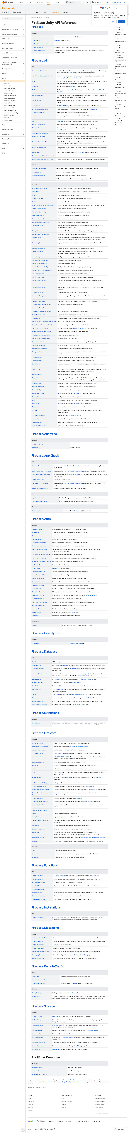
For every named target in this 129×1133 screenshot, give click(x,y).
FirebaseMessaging (38, 945)
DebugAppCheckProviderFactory (42, 471)
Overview (5, 12)
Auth (76, 546)
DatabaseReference (38, 674)
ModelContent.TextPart (39, 345)
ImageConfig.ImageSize (39, 263)
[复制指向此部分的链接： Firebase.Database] (60, 652)
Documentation (9, 8)
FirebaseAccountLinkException (41, 561)
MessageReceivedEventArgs (40, 951)
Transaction (35, 832)
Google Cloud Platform (82, 1121)
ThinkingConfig (36, 397)
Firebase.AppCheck (45, 455)
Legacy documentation (102, 1114)
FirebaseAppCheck (38, 480)
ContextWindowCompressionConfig (43, 205)
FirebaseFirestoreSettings (39, 783)
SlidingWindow (36, 383)
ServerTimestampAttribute (40, 820)
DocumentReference (38, 757)
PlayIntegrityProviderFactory (40, 483)
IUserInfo (34, 625)
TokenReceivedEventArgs (39, 958)
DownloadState (37, 1016)
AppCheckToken (88, 498)
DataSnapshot (36, 679)
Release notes (99, 1108)
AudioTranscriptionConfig (40, 188)
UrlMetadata (36, 419)
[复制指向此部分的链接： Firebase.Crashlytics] (62, 633)
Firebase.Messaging (45, 928)
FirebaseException (37, 47)
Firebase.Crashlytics (45, 633)
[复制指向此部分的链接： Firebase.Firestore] (59, 733)
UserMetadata (36, 612)
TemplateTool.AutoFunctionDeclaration (44, 156)
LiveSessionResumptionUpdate (41, 304)
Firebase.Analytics (44, 434)
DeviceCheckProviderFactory (41, 474)
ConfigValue (36, 996)
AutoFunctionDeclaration (39, 71)
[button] (11, 29)
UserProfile (35, 615)
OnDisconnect (36, 689)
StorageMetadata (37, 1037)
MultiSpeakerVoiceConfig (39, 348)
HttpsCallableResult (38, 889)
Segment (35, 378)
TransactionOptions (38, 838)
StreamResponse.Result (39, 899)
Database (77, 668)
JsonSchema (36, 106)
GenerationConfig (37, 225)
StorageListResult (37, 1034)
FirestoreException (37, 798)
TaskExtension (36, 723)
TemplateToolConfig (38, 393)
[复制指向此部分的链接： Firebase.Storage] (57, 1006)
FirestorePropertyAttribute (40, 801)
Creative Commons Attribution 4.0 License (82, 1080)
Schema (34, 121)
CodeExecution (36, 202)
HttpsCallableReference (39, 886)
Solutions (40, 2)
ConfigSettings (36, 993)
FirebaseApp (36, 40)
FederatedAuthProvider (39, 546)
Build (21, 2)
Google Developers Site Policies (71, 1082)
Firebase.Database (44, 651)
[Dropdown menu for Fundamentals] (23, 12)
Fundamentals (16, 12)
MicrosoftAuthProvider (39, 585)
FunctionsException (38, 879)
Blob (33, 850)
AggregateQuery (37, 743)
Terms (29, 1129)
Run (30, 2)
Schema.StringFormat (39, 124)
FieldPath (35, 765)
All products (96, 1121)
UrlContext (35, 410)
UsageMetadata (37, 422)
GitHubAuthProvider (38, 578)
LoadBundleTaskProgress (39, 810)
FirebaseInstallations (38, 918)
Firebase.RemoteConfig (47, 966)
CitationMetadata (37, 198)
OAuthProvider (36, 588)
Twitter (63, 1105)
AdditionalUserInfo (37, 529)
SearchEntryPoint (37, 374)
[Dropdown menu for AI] (30, 12)
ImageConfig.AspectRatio (40, 260)
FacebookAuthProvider (39, 542)
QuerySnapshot (37, 817)
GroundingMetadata (38, 248)
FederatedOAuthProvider (40, 549)
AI (27, 12)
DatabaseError (36, 665)
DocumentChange (37, 753)
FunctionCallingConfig (39, 212)
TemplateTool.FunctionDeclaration (42, 159)
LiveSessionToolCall (38, 308)
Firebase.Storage (43, 1006)
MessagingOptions (37, 955)
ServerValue (35, 698)
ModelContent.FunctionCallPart (41, 331)
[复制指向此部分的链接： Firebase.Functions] (60, 866)
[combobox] (74, 2)
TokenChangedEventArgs (40, 488)
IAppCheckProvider (38, 498)
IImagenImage (36, 172)
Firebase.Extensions (45, 713)
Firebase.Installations (46, 907)
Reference (56, 12)
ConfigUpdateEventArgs (39, 980)
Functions (96, 876)
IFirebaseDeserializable (39, 168)
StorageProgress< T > (38, 1042)
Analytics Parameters (38, 1071)
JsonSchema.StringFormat (40, 109)
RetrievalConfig (36, 360)
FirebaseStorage (37, 1020)
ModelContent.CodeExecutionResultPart (44, 321)
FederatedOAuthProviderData (41, 554)
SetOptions (35, 825)
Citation (34, 195)
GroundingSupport (38, 251)
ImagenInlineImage (38, 277)
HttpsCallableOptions (38, 882)
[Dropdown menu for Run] (33, 2)
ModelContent (36, 318)
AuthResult (35, 532)
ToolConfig (35, 403)
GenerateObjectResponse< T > (41, 222)
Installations (55, 918)
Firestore (74, 750)
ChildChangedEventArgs (39, 662)
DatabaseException (38, 668)
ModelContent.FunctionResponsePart (43, 335)
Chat (71, 72)
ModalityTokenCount (38, 315)
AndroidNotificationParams (40, 938)
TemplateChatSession (38, 136)
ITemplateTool (82, 152)
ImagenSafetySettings (39, 280)
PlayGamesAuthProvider (39, 602)
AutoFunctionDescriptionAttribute (42, 76)
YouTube (63, 1108)
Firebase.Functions (44, 865)
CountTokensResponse (39, 208)
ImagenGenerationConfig (40, 267)
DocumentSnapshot (38, 762)
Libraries (30, 1108)
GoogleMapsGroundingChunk (41, 234)
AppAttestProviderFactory (40, 466)
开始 (121, 22)
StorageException (37, 1030)
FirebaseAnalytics (37, 444)
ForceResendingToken (38, 571)
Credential (35, 536)
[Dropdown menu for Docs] (52, 2)
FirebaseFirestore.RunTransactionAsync (93, 838)
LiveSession (35, 116)
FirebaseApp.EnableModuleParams (42, 44)
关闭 (113, 22)
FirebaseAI (35, 86)
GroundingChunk (37, 243)
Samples (65, 12)
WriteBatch (35, 841)
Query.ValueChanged (79, 705)
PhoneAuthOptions (38, 595)
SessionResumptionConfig (40, 133)
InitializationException (38, 50)
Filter (33, 772)
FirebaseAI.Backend (38, 90)
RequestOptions (37, 357)
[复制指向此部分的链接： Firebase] (46, 27)
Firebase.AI (39, 60)
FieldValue (35, 769)
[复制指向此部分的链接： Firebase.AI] (49, 61)
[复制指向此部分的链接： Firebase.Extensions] (61, 713)
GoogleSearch (36, 237)
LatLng (34, 284)
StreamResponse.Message (40, 896)
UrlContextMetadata (38, 415)
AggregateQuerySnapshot (40, 746)
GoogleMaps (36, 231)
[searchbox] (12, 18)
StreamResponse (37, 892)
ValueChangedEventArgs (39, 705)
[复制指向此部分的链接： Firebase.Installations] (63, 908)
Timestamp (35, 857)
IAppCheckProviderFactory (75, 466)
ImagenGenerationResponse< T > (42, 270)
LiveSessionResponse (38, 301)
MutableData (36, 686)
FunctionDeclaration (38, 215)
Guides (30, 1099)
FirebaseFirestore (37, 777)
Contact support (100, 1099)
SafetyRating (36, 364)
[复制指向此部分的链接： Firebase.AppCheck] (61, 456)
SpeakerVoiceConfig (38, 386)
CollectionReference (38, 750)
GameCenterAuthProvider (40, 575)
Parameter (35, 447)
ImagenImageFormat (38, 274)
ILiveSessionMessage (38, 175)
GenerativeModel (37, 95)
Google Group (99, 1105)
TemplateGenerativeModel (40, 142)
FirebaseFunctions (37, 876)
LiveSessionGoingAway (39, 296)
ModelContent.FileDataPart (40, 328)
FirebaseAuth (36, 565)
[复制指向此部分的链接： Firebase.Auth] (53, 519)
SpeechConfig (36, 390)
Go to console (116, 2)
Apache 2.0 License (44, 1082)
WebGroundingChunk (38, 426)
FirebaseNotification (38, 948)
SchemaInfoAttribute (38, 128)
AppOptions (35, 37)
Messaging (65, 945)
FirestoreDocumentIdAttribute (41, 789)
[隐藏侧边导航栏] (23, 1129)
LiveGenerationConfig (39, 287)
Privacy (35, 1129)
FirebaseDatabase (93, 674)
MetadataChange (37, 1025)
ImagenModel (36, 100)
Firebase (33, 18)
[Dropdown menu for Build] (25, 2)
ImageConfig (36, 257)
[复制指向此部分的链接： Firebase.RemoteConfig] (67, 966)
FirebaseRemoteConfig (39, 983)
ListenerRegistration (38, 805)
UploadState (36, 1049)
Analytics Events (37, 1067)
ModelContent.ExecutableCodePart (43, 325)
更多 (57, 2)
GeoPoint (35, 854)
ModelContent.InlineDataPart (41, 338)
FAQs (96, 1111)
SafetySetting (36, 369)
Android (51, 1121)
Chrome (60, 1121)
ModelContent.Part (38, 342)
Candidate (35, 192)
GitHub (30, 1111)
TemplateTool (36, 152)
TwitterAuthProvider (38, 605)
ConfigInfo (35, 976)
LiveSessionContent (38, 292)
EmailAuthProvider (37, 539)
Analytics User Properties (39, 1074)
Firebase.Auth (41, 519)
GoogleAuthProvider (38, 582)
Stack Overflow (99, 1102)
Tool (59, 393)
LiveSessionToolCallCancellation (41, 311)
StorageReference (92, 1030)
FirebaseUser (36, 568)
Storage (75, 328)
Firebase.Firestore (43, 733)
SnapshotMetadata (38, 829)
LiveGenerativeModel (38, 112)
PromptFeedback (37, 352)
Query (34, 694)
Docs (48, 2)
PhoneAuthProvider (91, 595)
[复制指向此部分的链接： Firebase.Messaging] (61, 928)
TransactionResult (37, 701)
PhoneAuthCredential (38, 592)
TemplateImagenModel (39, 147)
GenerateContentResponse (40, 219)
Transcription (36, 407)
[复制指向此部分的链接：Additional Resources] (62, 1057)
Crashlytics (35, 643)
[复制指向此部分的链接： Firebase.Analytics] (59, 434)
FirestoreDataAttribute (39, 786)
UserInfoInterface (37, 609)
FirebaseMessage (37, 941)
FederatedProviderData (39, 558)
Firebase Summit (66, 1102)
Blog (107, 2)
